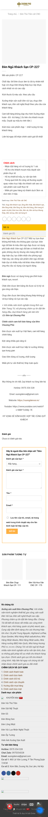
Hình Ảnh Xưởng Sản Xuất (13, 740)
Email (9, 505)
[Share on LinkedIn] (28, 219)
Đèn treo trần (17, 210)
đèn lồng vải (17, 207)
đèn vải (25, 210)
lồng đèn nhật (27, 205)
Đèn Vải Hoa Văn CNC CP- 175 (36, 583)
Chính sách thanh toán (13, 672)
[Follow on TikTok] (13, 773)
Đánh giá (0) (9, 233)
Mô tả (6, 227)
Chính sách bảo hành (12, 675)
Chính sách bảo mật (12, 689)
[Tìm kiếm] (45, 4)
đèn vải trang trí (21, 213)
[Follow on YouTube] (18, 773)
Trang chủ (12, 14)
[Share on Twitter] (14, 219)
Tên (8, 493)
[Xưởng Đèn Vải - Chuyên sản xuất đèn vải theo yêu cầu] (24, 4)
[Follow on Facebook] (3, 773)
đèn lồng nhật (7, 207)
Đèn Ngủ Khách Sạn (11, 238)
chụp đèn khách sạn (13, 205)
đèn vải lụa (10, 213)
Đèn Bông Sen (8, 719)
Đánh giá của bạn (15, 459)
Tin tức (34, 809)
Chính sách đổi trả (11, 678)
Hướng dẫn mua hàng (13, 685)
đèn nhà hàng (28, 207)
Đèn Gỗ (4, 713)
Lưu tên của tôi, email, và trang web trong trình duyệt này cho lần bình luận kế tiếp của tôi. (22, 522)
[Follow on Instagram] (8, 773)
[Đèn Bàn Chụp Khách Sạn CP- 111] (12, 569)
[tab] (24, 227)
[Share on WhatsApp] (4, 219)
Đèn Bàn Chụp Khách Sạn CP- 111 (12, 583)
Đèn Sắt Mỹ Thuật (9, 708)
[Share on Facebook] (9, 219)
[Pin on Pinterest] (23, 219)
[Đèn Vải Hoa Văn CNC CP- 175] (36, 569)
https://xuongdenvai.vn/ (28, 400)
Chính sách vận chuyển (13, 682)
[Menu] (3, 4)
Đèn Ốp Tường (8, 735)
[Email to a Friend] (19, 219)
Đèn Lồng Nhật (8, 724)
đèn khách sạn (38, 205)
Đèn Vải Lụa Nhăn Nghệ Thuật (15, 729)
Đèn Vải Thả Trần (9, 703)
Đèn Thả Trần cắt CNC (30, 14)
